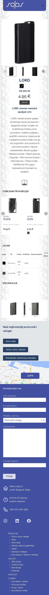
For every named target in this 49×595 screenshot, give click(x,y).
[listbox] (24, 420)
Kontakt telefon (10, 461)
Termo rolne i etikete (15, 349)
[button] (11, 71)
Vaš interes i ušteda (19, 581)
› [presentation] (46, 213)
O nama (11, 578)
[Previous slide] (5, 71)
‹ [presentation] (3, 213)
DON (30, 219)
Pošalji (9, 476)
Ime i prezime (10, 396)
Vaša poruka (9, 426)
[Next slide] (43, 71)
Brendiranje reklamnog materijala (21, 358)
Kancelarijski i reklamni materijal (24, 555)
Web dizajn (16, 562)
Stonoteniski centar (19, 591)
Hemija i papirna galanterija (22, 546)
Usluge (11, 559)
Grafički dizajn (17, 565)
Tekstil (14, 549)
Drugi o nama (17, 588)
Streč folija (15, 543)
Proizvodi (13, 534)
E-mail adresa (10, 405)
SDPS (30, 375)
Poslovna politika (18, 585)
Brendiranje (16, 568)
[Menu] (42, 5)
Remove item (41, 420)
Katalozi (12, 574)
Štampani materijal (19, 552)
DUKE (7, 219)
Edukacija (15, 571)
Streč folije (11, 341)
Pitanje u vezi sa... (11, 416)
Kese (13, 540)
